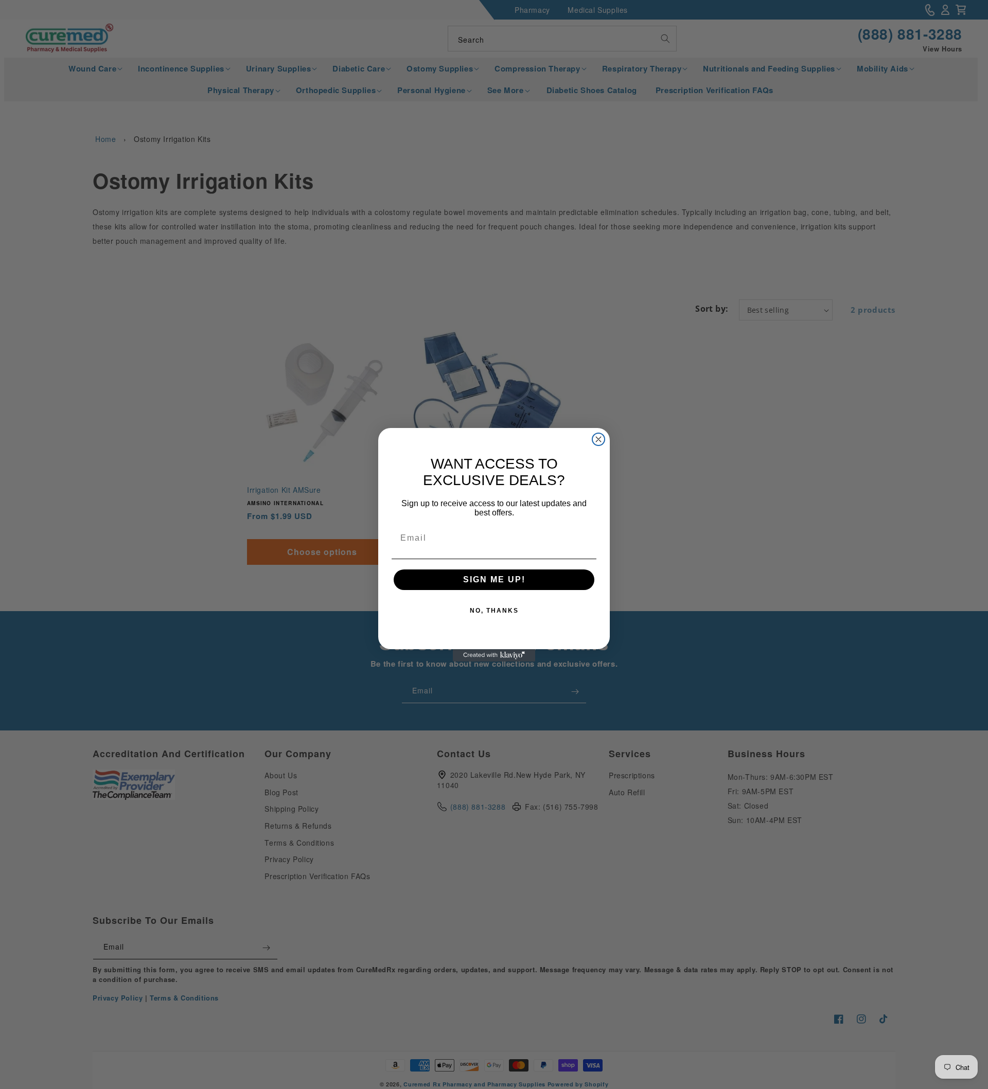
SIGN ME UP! (494, 579)
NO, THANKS (494, 610)
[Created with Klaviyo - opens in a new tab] (494, 655)
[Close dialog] (598, 439)
